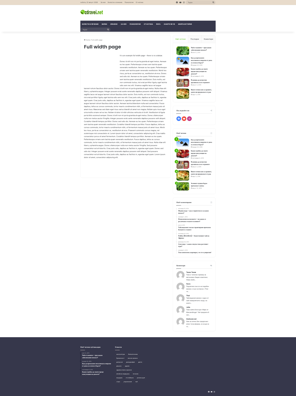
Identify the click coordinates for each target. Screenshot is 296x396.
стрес (118, 382)
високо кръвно (133, 358)
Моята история (185, 24)
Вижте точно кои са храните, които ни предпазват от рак (201, 91)
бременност (120, 358)
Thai (188, 295)
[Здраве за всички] (92, 12)
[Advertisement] (171, 12)
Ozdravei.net (191, 319)
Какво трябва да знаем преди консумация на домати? (199, 71)
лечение (135, 374)
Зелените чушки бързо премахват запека (199, 184)
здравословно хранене (124, 370)
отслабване (130, 378)
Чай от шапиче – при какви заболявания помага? (201, 48)
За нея (103, 2)
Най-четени (180, 39)
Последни (195, 39)
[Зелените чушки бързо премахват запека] (182, 186)
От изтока (139, 2)
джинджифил (130, 362)
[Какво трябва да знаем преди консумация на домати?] (182, 72)
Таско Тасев (191, 272)
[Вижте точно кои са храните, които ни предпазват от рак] (182, 94)
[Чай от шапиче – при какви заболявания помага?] (182, 50)
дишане (119, 366)
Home (87, 40)
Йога (158, 24)
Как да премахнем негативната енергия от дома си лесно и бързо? (201, 60)
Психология (129, 2)
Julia (188, 307)
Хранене (113, 24)
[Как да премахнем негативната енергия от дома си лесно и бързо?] (182, 61)
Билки (104, 24)
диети (140, 362)
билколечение (133, 354)
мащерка (119, 378)
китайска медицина (123, 374)
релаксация (141, 378)
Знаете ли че (169, 24)
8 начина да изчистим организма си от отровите (200, 81)
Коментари (208, 39)
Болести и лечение (115, 2)
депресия (119, 362)
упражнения (127, 382)
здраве (127, 366)
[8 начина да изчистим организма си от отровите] (182, 83)
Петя (188, 284)
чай (136, 382)
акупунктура (120, 354)
